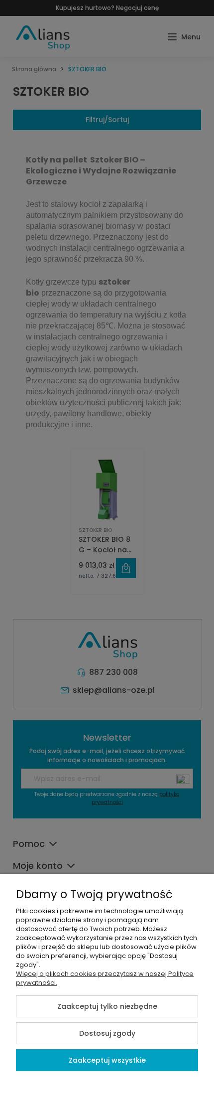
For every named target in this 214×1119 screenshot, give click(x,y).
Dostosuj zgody (107, 1033)
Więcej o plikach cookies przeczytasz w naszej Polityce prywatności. (105, 978)
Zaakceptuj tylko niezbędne (107, 1006)
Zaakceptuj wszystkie (107, 1060)
